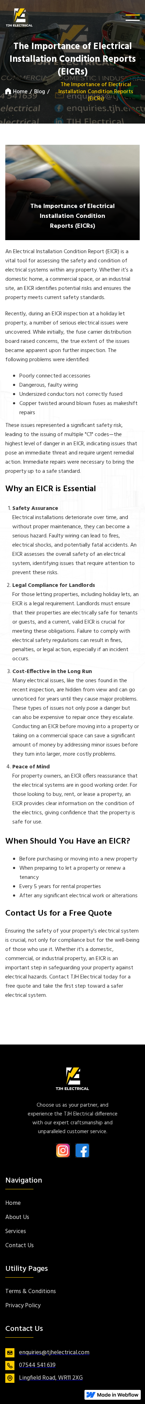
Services (15, 1231)
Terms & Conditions (30, 1291)
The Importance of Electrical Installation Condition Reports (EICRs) (95, 91)
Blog (39, 91)
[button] (133, 17)
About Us (17, 1217)
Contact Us (19, 1245)
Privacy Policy (22, 1305)
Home (20, 91)
